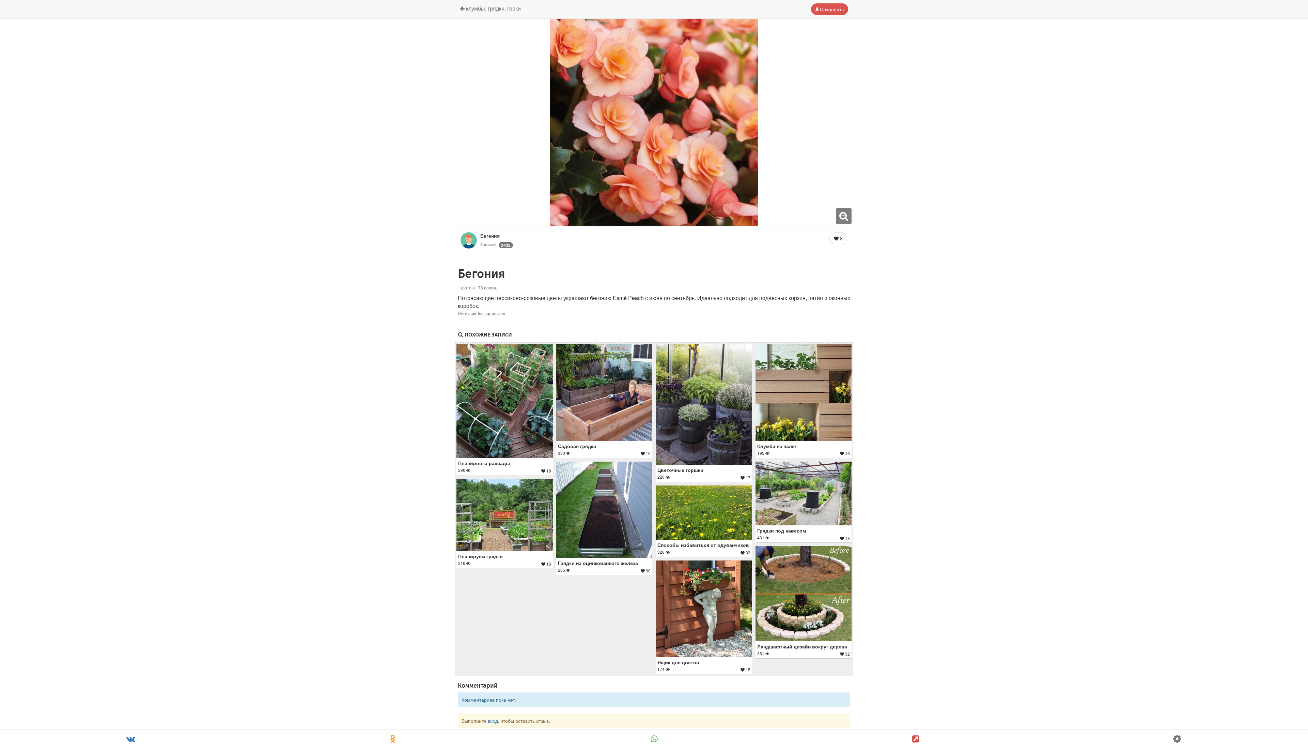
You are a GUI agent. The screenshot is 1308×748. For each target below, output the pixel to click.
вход (493, 720)
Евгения (490, 235)
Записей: (495, 244)
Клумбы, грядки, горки (493, 8)
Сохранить (831, 9)
